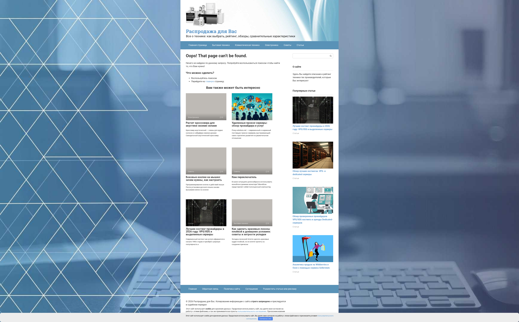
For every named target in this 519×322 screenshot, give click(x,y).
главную (209, 81)
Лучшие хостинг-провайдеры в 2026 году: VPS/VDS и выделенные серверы (205, 231)
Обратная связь (210, 289)
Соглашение (251, 289)
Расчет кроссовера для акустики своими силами (201, 124)
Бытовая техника (221, 45)
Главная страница (198, 45)
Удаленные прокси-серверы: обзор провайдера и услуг (249, 124)
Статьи (300, 45)
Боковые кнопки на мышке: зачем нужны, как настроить (204, 178)
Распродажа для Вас (211, 31)
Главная (193, 289)
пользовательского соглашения (252, 311)
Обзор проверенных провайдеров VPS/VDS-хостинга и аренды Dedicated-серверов (313, 219)
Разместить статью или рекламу (280, 289)
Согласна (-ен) (265, 319)
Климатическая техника (247, 45)
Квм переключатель (244, 177)
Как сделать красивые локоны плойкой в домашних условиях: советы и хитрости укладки (251, 231)
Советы (287, 45)
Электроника (271, 45)
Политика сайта (232, 289)
